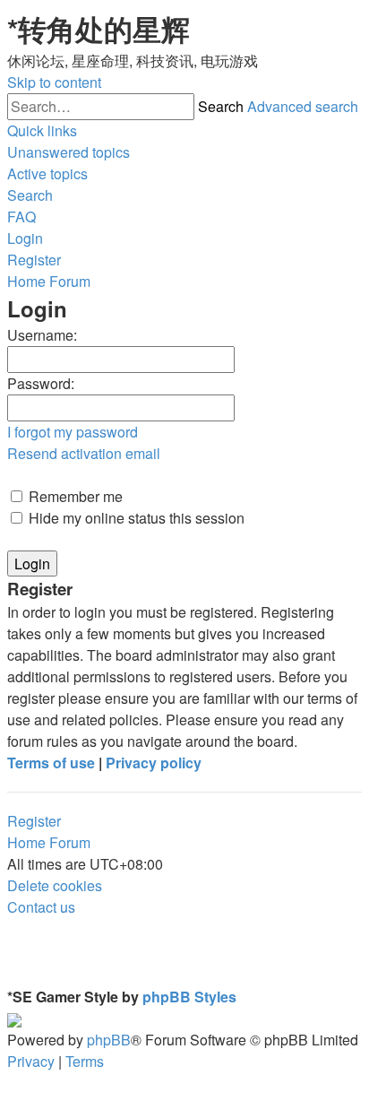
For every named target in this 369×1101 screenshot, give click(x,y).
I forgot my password (72, 431)
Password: (40, 383)
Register (34, 821)
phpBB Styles (189, 996)
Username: (42, 335)
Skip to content (54, 82)
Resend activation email (83, 453)
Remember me (74, 496)
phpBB (109, 1039)
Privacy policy (154, 762)
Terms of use (51, 762)
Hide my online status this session (135, 517)
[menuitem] (68, 152)
